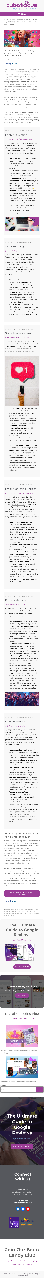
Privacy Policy (33, 1274)
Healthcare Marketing (16, 913)
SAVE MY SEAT (22, 995)
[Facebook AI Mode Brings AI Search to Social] (22, 1067)
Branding (20, 909)
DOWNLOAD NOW (22, 966)
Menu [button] (23, 14)
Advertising (14, 909)
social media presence (19, 341)
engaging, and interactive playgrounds (19, 351)
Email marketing (18, 504)
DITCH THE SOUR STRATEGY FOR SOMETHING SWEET (22, 893)
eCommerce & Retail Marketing (22, 911)
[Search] (39, 1089)
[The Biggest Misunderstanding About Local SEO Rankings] (22, 1036)
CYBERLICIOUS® (22, 1274)
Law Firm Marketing (29, 913)
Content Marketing (29, 909)
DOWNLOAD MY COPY (22, 1146)
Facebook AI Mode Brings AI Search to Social (18, 1081)
